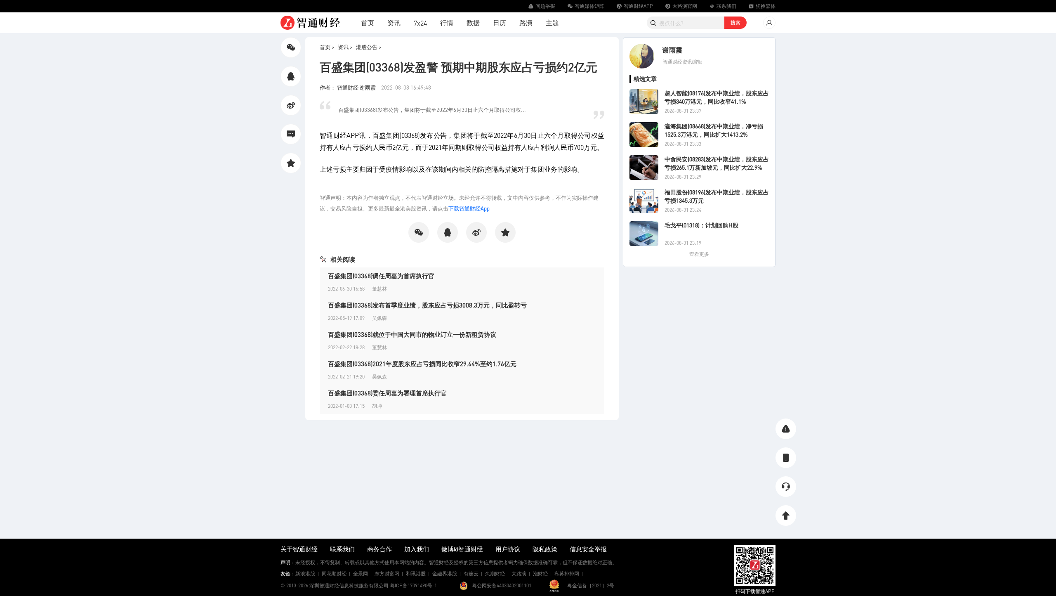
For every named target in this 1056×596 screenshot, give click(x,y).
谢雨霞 (672, 49)
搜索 (735, 22)
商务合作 (379, 549)
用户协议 (507, 549)
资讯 (394, 22)
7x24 (420, 23)
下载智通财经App (469, 208)
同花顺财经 (334, 573)
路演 (526, 22)
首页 (367, 22)
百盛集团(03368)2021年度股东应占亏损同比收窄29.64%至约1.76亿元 (422, 363)
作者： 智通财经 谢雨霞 (348, 87)
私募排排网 (566, 573)
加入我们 (416, 549)
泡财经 (540, 573)
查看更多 (699, 254)
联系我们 (342, 549)
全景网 (360, 573)
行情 (446, 22)
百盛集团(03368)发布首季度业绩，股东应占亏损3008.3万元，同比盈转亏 (427, 305)
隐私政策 (545, 549)
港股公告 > (369, 46)
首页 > (327, 46)
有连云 (471, 573)
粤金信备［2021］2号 (590, 585)
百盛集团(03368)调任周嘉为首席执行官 (381, 276)
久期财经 (495, 573)
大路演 (519, 573)
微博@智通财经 (462, 549)
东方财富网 (387, 573)
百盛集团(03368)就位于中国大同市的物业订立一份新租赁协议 (412, 334)
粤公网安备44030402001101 (501, 585)
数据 (473, 22)
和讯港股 (416, 573)
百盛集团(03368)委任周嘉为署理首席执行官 (387, 393)
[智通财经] (310, 22)
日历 (499, 22)
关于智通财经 (299, 549)
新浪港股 (305, 573)
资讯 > (345, 46)
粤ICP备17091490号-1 (413, 585)
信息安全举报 (588, 549)
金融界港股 (444, 573)
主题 (552, 22)
